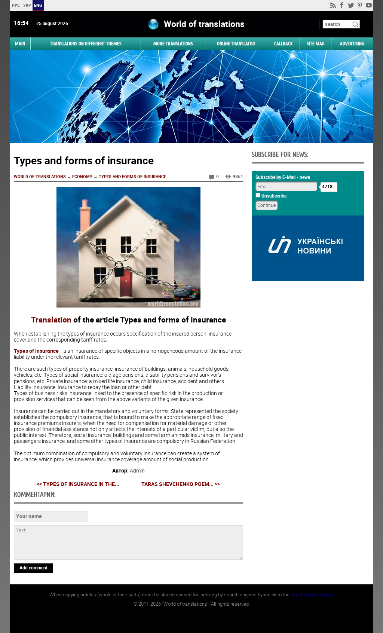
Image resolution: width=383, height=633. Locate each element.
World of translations (40, 176)
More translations (173, 43)
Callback (283, 43)
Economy (82, 176)
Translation (51, 319)
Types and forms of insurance (132, 176)
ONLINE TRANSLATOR (236, 43)
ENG (38, 5)
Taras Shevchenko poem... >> (180, 484)
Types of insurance (36, 350)
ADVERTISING (352, 43)
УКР (27, 5)
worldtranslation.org (312, 594)
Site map (315, 43)
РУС (15, 5)
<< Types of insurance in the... (78, 483)
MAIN (20, 43)
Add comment (33, 568)
